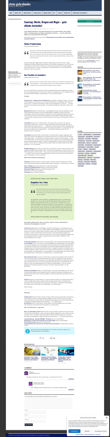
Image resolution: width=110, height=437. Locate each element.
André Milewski (89, 136)
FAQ (54, 13)
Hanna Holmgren (81, 147)
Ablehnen (87, 431)
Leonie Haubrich (97, 151)
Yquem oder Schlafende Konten (32, 167)
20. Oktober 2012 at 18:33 (34, 373)
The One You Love (28, 228)
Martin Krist (90, 155)
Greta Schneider (88, 144)
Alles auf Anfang (28, 166)
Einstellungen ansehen (101, 431)
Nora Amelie (86, 159)
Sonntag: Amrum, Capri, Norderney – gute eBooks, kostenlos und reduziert (31, 358)
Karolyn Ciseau (81, 151)
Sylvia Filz (88, 163)
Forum (60, 13)
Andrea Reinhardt (96, 134)
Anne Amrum (97, 136)
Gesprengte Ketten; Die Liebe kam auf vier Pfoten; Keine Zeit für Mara (41, 323)
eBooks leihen (47, 13)
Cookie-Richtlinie (79, 434)
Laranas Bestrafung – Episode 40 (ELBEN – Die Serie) (37, 319)
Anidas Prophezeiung (32, 43)
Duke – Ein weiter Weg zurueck (32, 311)
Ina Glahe (97, 147)
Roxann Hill (87, 161)
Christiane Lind (81, 140)
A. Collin (80, 134)
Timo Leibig (80, 165)
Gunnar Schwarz (97, 144)
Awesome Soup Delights (30, 270)
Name (26, 410)
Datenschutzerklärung (89, 434)
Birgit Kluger (95, 138)
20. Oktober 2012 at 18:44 (38, 383)
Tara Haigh (94, 163)
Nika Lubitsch (97, 157)
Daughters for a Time (39, 182)
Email (26, 414)
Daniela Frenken (81, 142)
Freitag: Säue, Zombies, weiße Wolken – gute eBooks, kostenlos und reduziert (64, 359)
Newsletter (67, 13)
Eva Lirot (88, 142)
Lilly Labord (80, 153)
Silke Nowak (93, 161)
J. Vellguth (85, 149)
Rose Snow (80, 161)
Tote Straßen (27, 123)
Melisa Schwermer (82, 157)
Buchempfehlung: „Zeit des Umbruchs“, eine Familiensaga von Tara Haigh (92, 92)
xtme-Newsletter (91, 60)
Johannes (32, 28)
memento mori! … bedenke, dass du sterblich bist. (37, 100)
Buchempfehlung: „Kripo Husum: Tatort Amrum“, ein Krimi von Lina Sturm (91, 72)
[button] (107, 417)
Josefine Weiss (92, 149)
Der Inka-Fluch (27, 303)
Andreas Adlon (81, 136)
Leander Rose (89, 151)
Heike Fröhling (90, 147)
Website (26, 419)
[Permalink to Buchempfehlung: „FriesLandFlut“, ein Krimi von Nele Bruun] (80, 88)
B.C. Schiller (88, 138)
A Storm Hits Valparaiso (30, 241)
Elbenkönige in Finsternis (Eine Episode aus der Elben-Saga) (39, 320)
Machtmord (27, 111)
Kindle (38, 28)
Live (25, 170)
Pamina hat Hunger (29, 169)
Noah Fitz (80, 159)
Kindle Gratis (27, 13)
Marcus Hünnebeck (82, 155)
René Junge (93, 159)
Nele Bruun (89, 157)
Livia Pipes (87, 153)
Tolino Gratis (37, 13)
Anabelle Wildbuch (87, 134)
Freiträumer (27, 161)
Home (10, 13)
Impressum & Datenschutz (80, 13)
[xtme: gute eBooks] (19, 7)
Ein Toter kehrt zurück (29, 322)
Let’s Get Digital (28, 243)
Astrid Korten (81, 138)
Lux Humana (27, 135)
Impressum (97, 434)
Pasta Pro (26, 279)
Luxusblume (27, 172)
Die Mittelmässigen (29, 148)
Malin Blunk (93, 153)
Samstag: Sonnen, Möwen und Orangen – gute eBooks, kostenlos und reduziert (49, 358)
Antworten (71, 379)
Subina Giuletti (81, 163)
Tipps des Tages (43, 28)
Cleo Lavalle (88, 140)
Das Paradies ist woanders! (35, 74)
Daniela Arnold (96, 140)
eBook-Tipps (18, 13)
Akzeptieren (74, 431)
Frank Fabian (81, 144)
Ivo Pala (79, 149)
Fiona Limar (94, 142)
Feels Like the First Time (30, 257)
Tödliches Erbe (28, 297)
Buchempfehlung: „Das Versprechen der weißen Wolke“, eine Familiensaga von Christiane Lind (92, 79)
